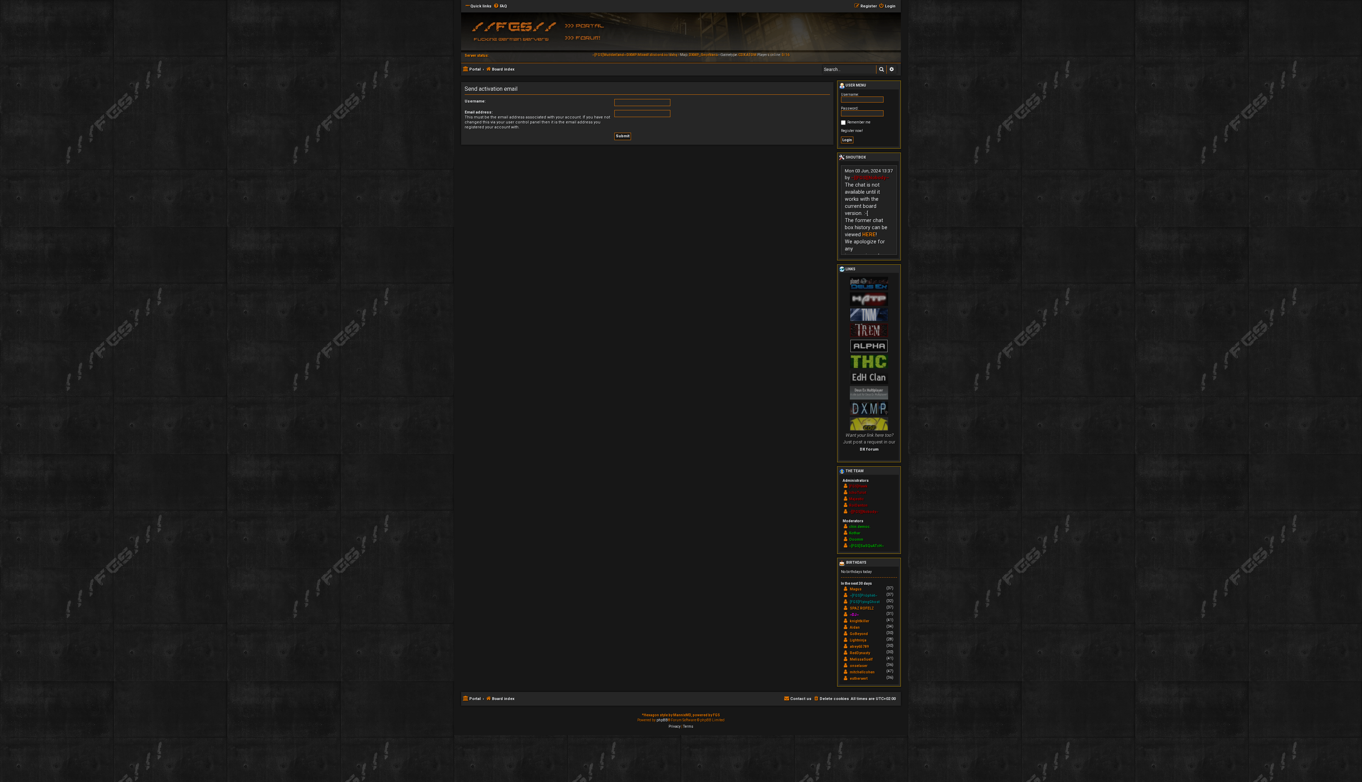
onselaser (859, 666)
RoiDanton (858, 505)
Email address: (479, 112)
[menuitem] (500, 6)
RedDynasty (860, 653)
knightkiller (859, 621)
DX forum (869, 449)
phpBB (662, 720)
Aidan (855, 627)
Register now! (852, 131)
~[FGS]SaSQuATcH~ (866, 546)
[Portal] (587, 25)
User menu (855, 85)
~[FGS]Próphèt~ (863, 595)
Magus (856, 589)
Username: (475, 101)
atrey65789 (859, 647)
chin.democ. (860, 527)
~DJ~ (854, 615)
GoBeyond (859, 634)
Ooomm (856, 539)
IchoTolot (857, 493)
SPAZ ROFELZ (862, 608)
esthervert (859, 679)
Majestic (856, 499)
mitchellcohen (862, 672)
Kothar (854, 533)
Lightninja (858, 640)
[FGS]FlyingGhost (865, 602)
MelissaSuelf (861, 659)
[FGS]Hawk (858, 486)
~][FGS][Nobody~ (870, 177)
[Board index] (512, 33)
